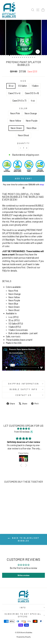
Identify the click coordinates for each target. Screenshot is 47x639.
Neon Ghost (23, 135)
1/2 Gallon (22, 85)
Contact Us (23, 395)
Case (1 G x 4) (14, 93)
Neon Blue (31, 128)
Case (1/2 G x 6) (32, 93)
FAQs (4, 270)
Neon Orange (31, 113)
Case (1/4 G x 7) (19, 100)
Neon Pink (15, 113)
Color (23, 108)
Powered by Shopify (24, 637)
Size (24, 81)
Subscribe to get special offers (23, 615)
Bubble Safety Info (23, 389)
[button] (21, 465)
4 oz (33, 100)
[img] (23, 428)
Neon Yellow (15, 120)
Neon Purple (31, 120)
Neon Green (16, 128)
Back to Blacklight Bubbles (25, 539)
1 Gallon (35, 85)
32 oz (11, 85)
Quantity (23, 143)
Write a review (23, 575)
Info (23, 607)
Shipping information (23, 384)
